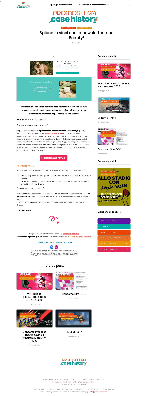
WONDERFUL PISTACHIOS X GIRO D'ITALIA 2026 (34, 297)
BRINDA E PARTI (107, 118)
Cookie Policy (67, 382)
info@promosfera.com (99, 392)
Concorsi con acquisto (68, 316)
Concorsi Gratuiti (84, 28)
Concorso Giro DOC (73, 294)
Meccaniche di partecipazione (92, 4)
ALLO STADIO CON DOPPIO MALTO (111, 195)
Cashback (114, 227)
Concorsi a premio (69, 28)
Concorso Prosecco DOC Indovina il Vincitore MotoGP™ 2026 (34, 336)
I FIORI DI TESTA (73, 332)
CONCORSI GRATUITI (83, 237)
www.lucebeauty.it (53, 133)
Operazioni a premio (114, 249)
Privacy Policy (57, 382)
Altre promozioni (114, 221)
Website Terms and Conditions (84, 382)
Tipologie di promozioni (61, 4)
